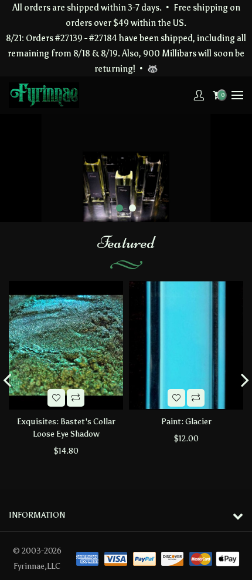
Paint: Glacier (186, 422)
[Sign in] (198, 95)
